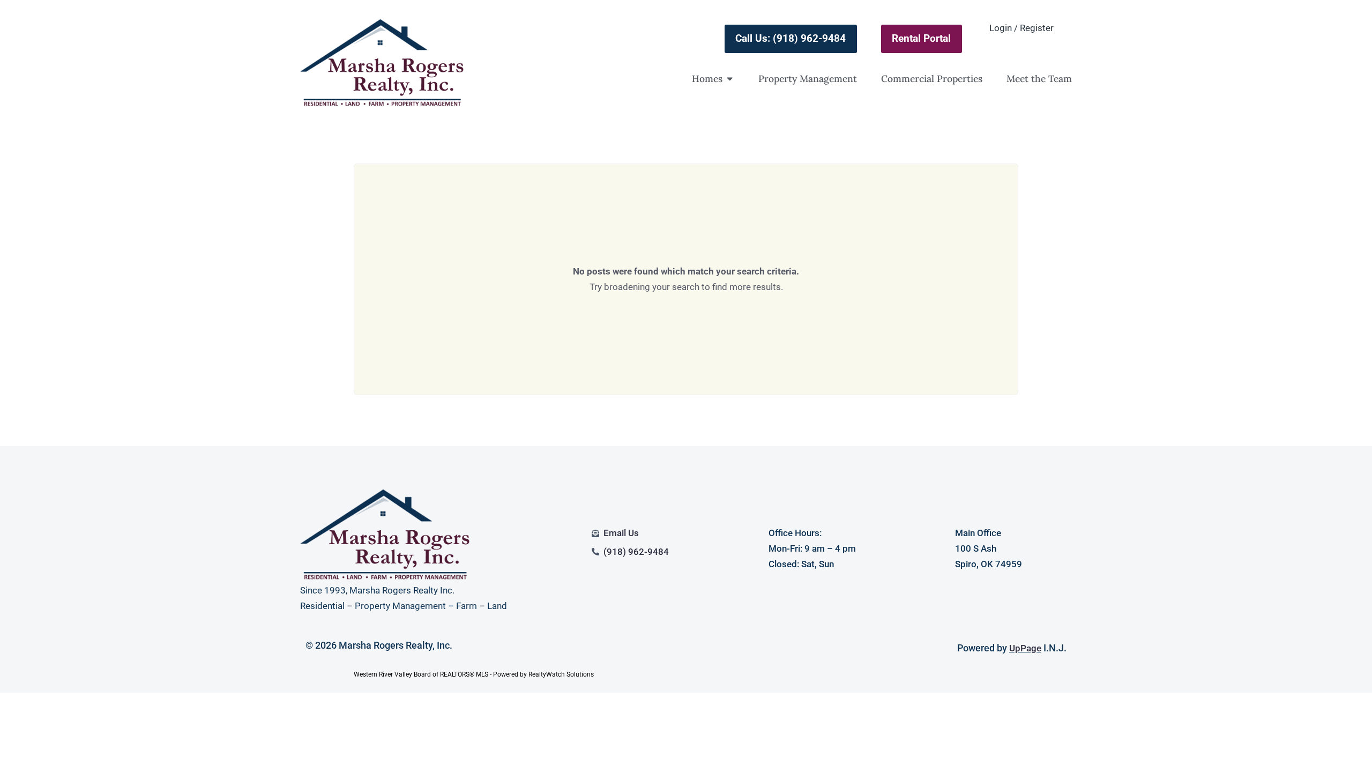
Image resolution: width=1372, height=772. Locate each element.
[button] (730, 79)
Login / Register (1021, 28)
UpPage (1025, 648)
